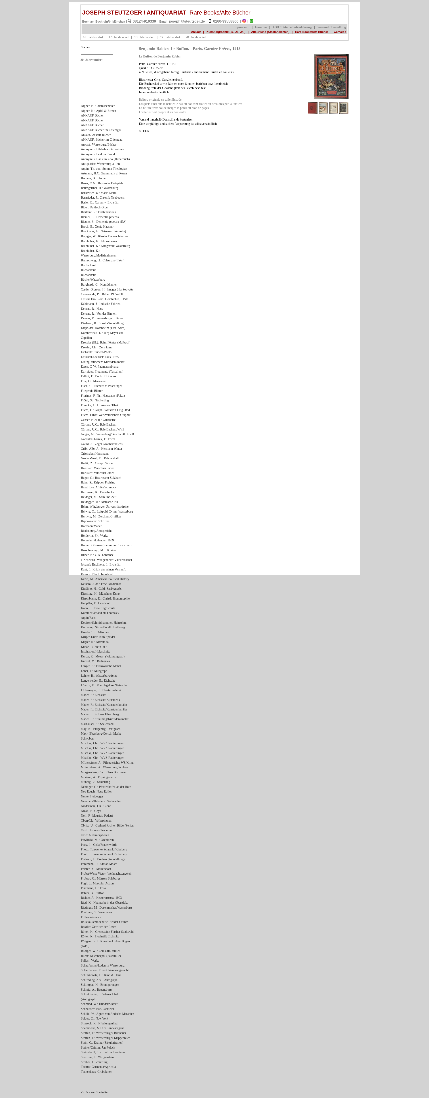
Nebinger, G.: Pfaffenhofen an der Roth (106, 787)
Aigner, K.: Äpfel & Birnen (98, 110)
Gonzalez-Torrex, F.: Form (98, 439)
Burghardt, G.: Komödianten (99, 284)
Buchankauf (88, 265)
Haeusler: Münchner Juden (97, 468)
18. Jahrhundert (144, 37)
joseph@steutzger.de (187, 21)
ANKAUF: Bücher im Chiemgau (101, 139)
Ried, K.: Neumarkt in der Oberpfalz (104, 902)
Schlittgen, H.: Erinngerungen (100, 984)
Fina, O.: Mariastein (93, 381)
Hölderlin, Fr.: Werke (94, 535)
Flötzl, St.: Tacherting (95, 400)
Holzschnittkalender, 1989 (97, 540)
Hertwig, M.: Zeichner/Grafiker (101, 516)
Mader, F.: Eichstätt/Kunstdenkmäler (104, 704)
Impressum (241, 27)
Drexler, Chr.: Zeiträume (96, 347)
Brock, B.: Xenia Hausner (97, 226)
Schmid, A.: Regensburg (96, 989)
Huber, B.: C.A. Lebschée (97, 555)
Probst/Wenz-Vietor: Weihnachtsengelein (106, 873)
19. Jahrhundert (170, 37)
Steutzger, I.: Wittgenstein (97, 1057)
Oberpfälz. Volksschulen (96, 820)
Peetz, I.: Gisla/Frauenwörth (99, 844)
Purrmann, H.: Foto (93, 888)
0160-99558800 (225, 21)
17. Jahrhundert (119, 37)
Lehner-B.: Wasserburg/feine (99, 675)
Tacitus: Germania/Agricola (98, 1066)
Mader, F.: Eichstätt (93, 695)
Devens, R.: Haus (92, 308)
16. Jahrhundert (93, 37)
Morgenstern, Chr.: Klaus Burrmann (103, 772)
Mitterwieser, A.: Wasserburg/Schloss (104, 767)
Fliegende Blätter (92, 390)
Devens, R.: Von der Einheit (98, 313)
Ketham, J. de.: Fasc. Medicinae (101, 584)
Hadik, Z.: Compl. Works (97, 463)
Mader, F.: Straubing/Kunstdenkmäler (104, 719)
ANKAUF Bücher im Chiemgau (101, 130)
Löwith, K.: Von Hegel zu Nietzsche (104, 685)
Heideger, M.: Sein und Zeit (98, 497)
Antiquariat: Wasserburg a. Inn (100, 163)
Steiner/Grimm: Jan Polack (98, 1047)
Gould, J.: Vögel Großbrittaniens (101, 444)
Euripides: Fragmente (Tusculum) (102, 371)
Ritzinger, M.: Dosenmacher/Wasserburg (106, 907)
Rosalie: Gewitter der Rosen (98, 926)
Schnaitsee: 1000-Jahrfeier (97, 1009)
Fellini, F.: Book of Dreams (98, 376)
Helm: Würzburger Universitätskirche (104, 506)
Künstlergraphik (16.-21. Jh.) (225, 32)
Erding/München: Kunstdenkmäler (102, 362)
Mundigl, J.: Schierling (95, 782)
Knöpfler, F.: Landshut (95, 603)
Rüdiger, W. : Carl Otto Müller (100, 951)
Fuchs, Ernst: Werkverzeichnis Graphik (105, 415)
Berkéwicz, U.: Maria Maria (98, 193)
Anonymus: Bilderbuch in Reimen (102, 149)
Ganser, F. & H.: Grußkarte (98, 420)
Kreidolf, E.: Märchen (95, 632)
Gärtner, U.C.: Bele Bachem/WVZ (102, 429)
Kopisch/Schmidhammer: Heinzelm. (104, 622)
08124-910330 (144, 21)
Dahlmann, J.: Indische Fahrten (100, 303)
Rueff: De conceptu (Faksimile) (101, 956)
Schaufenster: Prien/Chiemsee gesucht (105, 970)
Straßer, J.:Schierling (94, 1062)
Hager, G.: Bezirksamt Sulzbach (101, 477)
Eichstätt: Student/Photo (96, 352)
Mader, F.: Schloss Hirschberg (100, 714)
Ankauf (196, 32)
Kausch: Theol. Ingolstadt (97, 574)
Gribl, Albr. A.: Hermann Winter (101, 448)
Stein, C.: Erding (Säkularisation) (102, 1042)
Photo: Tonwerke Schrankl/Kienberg (104, 849)
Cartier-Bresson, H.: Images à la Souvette (107, 289)
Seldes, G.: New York (94, 1018)
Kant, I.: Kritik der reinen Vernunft (103, 569)
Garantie (261, 27)
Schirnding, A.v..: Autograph (99, 980)
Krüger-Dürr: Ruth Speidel (98, 637)
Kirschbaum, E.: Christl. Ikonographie (105, 598)
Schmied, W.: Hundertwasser (99, 1004)
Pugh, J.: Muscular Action (97, 883)
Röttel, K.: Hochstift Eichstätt (100, 936)
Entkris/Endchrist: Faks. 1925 (100, 357)
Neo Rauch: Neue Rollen (96, 791)
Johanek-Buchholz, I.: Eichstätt (100, 564)
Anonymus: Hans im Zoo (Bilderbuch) (105, 159)
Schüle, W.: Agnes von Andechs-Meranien (107, 1013)
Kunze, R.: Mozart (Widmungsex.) (103, 656)
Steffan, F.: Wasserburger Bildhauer (103, 1033)
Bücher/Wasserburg (93, 279)
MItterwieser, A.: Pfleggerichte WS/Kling (107, 762)
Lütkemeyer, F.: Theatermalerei (101, 690)
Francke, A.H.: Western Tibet (99, 405)
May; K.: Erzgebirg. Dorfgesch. (101, 729)
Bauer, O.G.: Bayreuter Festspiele (102, 183)
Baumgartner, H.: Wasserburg (99, 188)
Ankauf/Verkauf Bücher (96, 135)
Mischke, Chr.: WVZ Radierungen (102, 743)
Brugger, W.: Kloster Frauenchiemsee (104, 236)
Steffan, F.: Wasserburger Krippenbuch (105, 1038)
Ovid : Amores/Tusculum (97, 830)
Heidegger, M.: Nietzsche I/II (99, 502)
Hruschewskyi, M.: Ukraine (98, 550)
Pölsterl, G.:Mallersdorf (96, 869)
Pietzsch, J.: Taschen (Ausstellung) (103, 859)
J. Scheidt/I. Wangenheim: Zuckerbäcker (106, 560)
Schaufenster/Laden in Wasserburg (102, 965)
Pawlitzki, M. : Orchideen (97, 840)
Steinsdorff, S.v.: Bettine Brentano (103, 1052)
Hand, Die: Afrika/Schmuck (98, 487)
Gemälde (340, 32)
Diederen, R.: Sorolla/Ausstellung (102, 323)
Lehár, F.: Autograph (94, 671)
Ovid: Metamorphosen (95, 835)
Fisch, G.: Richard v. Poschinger (101, 386)
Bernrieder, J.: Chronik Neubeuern (102, 197)
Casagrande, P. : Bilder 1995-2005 (102, 294)
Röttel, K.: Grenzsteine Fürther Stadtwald (107, 931)
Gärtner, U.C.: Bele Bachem (98, 424)
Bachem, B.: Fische (93, 178)
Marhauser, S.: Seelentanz (97, 724)
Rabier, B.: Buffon (92, 893)
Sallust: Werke (90, 960)
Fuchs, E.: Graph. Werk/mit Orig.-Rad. (106, 410)
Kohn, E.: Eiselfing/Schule (98, 608)
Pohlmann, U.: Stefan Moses (99, 864)
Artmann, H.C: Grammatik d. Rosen (104, 173)
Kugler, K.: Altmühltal (95, 642)
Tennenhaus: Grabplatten (96, 1071)
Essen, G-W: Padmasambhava (99, 366)
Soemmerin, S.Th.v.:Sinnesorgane (102, 1028)
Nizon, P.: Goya (91, 811)
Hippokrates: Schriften (95, 521)
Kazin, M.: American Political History (105, 579)
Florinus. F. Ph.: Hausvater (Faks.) (103, 395)
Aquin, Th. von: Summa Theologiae (104, 168)
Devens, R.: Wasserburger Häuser (102, 318)
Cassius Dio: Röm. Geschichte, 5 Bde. (105, 299)
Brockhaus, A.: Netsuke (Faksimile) (103, 231)
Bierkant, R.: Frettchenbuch (98, 212)
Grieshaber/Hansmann (95, 453)
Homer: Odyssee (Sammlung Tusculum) (106, 545)
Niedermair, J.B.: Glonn (96, 806)
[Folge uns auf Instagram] (244, 21)
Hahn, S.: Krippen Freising (98, 482)
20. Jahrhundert (196, 37)
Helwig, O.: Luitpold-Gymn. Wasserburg (107, 511)
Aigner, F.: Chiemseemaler (98, 106)
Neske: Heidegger (92, 796)
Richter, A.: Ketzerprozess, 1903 (101, 897)
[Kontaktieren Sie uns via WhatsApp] (251, 21)
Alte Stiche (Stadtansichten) (270, 32)
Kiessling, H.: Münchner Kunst (100, 593)
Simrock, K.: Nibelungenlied (99, 1023)
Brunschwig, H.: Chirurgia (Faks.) (102, 260)
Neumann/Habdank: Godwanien (101, 801)
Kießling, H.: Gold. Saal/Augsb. (101, 588)
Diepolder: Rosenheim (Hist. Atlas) (103, 328)
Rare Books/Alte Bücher (311, 32)
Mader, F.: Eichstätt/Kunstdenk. (101, 700)
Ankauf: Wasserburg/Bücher (98, 144)
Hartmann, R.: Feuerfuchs (97, 492)
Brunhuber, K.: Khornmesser (99, 241)
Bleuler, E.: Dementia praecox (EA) (103, 221)
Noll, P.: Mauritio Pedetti (97, 815)
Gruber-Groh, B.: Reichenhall (100, 458)
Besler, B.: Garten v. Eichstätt (99, 202)
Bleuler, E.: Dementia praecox (100, 217)
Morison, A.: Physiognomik (98, 777)
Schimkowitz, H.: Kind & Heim (101, 975)
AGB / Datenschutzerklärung (292, 27)
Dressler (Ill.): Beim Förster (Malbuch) (105, 342)
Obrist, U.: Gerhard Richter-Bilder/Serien (107, 825)
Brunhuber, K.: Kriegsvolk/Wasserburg (105, 246)
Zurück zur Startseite (94, 1092)
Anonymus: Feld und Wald (98, 154)
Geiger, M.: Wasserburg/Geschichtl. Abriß (107, 434)
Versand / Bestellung (332, 27)
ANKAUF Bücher (92, 115)
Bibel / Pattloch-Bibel (94, 207)
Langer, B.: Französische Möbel (101, 666)
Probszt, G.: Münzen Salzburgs (100, 878)
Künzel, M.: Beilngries (95, 661)
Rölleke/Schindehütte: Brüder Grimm (104, 922)
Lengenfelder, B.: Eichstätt (98, 680)
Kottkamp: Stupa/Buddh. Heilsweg (103, 627)
